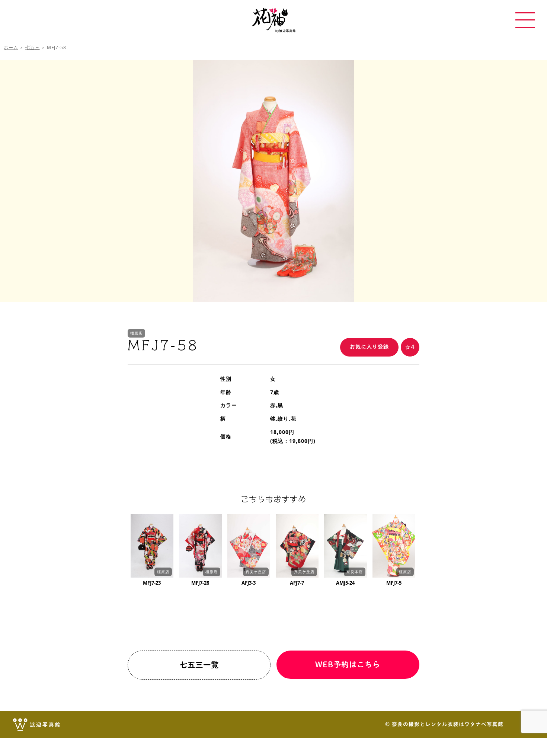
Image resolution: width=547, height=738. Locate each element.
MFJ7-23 (152, 582)
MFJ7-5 (394, 582)
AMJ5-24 (345, 582)
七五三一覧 (199, 664)
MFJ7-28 (200, 582)
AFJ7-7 (297, 582)
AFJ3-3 (248, 582)
